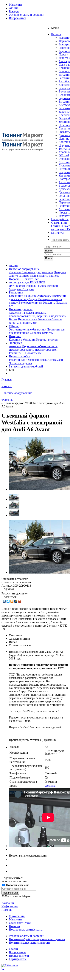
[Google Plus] (20, 601)
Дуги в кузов (17, 285)
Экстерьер (15, 342)
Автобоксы (44, 295)
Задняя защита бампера (44, 275)
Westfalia (50, 785)
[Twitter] (8, 601)
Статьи (55, 226)
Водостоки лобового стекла (39, 346)
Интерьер (15, 336)
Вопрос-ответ (17, 952)
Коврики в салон (47, 339)
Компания (7, 903)
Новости (14, 926)
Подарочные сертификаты (26, 929)
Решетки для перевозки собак (28, 359)
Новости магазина (17, 885)
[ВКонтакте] (4, 601)
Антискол (15, 346)
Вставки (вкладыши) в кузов (33, 287)
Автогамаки (55, 359)
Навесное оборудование (24, 269)
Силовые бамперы (41, 332)
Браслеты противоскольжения (27, 314)
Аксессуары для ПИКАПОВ (27, 282)
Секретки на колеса (21, 312)
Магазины (15, 919)
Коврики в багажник (22, 339)
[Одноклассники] (12, 601)
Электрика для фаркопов (37, 272)
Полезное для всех (20, 309)
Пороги (63, 54)
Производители (19, 955)
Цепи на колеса (28, 319)
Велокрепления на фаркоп (35, 302)
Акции (13, 265)
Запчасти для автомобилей (26, 366)
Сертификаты (18, 959)
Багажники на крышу (22, 295)
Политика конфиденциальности (29, 942)
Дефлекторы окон (46, 349)
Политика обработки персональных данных (37, 939)
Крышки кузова (36, 285)
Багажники (16, 292)
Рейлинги (15, 353)
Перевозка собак (19, 356)
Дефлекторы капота (21, 349)
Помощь (6, 909)
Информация (9, 906)
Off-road (64, 155)
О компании (17, 916)
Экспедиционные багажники (27, 329)
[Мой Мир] (16, 601)
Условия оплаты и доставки (26, 935)
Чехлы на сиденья (20, 363)
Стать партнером (20, 922)
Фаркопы (15, 272)
